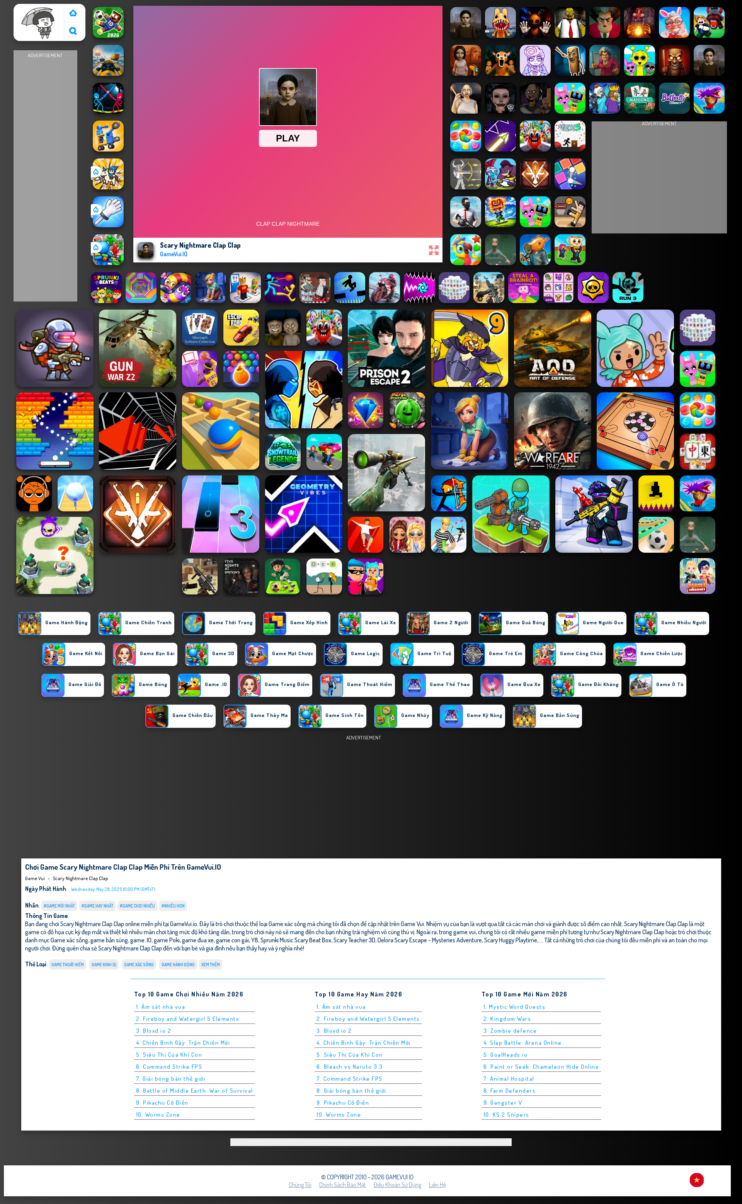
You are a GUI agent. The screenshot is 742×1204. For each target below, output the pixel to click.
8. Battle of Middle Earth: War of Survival (194, 1090)
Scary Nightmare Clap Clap (80, 878)
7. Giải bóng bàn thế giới (171, 1078)
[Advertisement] (45, 176)
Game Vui (28, 9)
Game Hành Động (178, 964)
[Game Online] (73, 14)
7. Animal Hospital (508, 1078)
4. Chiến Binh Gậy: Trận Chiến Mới (183, 1042)
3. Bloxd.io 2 (154, 1030)
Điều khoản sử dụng (397, 1185)
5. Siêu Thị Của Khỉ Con (169, 1054)
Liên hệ (437, 1185)
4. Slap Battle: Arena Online (522, 1042)
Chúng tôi (300, 1185)
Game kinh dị (104, 964)
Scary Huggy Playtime (510, 940)
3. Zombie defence (510, 1030)
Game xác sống (139, 964)
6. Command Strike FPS (169, 1066)
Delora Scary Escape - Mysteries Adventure (430, 940)
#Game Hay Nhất (97, 906)
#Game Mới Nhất (59, 906)
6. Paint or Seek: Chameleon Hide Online (541, 1066)
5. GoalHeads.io (505, 1054)
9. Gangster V (502, 1102)
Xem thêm (210, 964)
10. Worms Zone (158, 1114)
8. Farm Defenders (509, 1090)
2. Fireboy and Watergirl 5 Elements (188, 1018)
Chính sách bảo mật (342, 1185)
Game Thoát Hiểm (67, 964)
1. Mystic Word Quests (514, 1006)
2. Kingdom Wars (507, 1018)
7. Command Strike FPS (350, 1078)
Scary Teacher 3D (354, 940)
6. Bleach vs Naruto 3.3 (350, 1066)
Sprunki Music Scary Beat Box (295, 940)
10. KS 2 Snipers (506, 1114)
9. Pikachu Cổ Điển (162, 1102)
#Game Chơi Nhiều (137, 906)
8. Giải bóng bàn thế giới (351, 1090)
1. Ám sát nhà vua (161, 1006)
